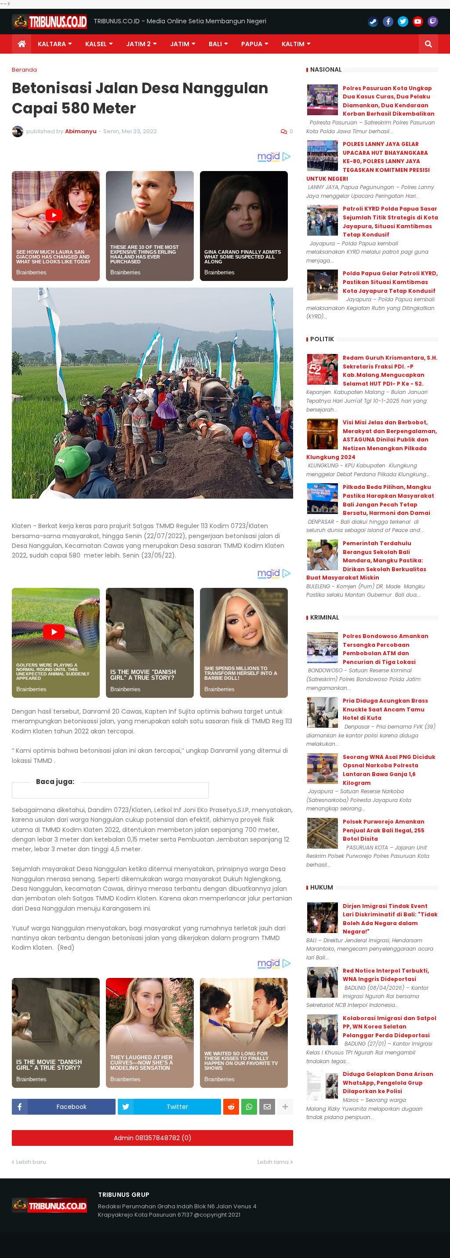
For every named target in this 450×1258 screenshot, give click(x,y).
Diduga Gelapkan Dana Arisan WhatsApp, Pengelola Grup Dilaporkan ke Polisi (388, 1082)
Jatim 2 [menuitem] (138, 44)
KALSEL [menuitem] (96, 44)
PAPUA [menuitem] (251, 44)
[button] (428, 44)
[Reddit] (231, 1107)
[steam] (373, 21)
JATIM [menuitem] (179, 44)
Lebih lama (273, 1162)
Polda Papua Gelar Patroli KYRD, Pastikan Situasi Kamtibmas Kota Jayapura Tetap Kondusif (390, 282)
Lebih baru (31, 1162)
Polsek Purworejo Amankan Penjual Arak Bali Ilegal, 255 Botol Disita (384, 830)
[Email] (267, 1107)
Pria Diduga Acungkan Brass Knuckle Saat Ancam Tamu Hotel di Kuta (385, 709)
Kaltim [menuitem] (293, 44)
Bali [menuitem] (215, 44)
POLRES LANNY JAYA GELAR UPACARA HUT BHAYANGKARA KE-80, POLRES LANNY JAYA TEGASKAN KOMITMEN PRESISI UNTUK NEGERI (368, 161)
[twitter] (403, 21)
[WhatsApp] (249, 1107)
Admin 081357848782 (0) (153, 1138)
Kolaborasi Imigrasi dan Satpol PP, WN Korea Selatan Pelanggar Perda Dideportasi (389, 1026)
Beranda (24, 70)
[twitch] (433, 21)
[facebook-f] (388, 21)
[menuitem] (21, 44)
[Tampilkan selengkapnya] (285, 1107)
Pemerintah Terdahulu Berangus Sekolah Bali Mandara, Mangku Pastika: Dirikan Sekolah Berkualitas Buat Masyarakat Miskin (366, 560)
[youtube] (418, 21)
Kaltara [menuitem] (52, 44)
